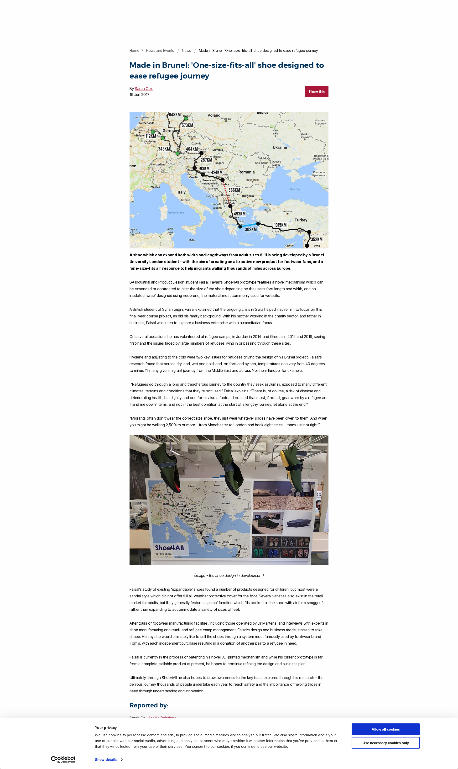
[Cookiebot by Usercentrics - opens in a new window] (63, 759)
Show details (106, 760)
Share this (316, 91)
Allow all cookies (386, 729)
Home (134, 50)
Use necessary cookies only (386, 743)
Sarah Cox (144, 88)
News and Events (160, 50)
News (186, 50)
